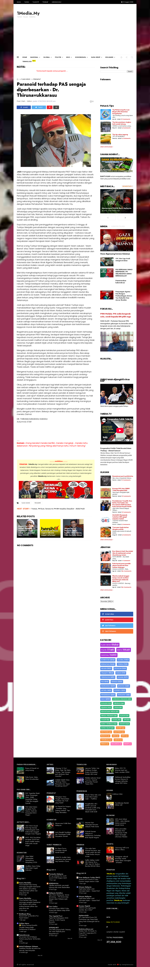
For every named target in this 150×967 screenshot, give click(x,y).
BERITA (119, 650)
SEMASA (114, 681)
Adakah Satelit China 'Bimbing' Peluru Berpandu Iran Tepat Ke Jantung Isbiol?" (62, 783)
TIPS (125, 719)
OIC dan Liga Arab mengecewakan (123, 259)
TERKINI (120, 664)
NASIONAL (34, 57)
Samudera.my (24, 935)
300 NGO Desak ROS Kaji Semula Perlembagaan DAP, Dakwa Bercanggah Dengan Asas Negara (33, 830)
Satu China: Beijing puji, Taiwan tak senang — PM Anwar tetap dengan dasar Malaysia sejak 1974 (59, 898)
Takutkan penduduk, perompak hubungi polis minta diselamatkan (59, 886)
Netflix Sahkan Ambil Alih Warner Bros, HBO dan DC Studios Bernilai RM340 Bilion (92, 863)
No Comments (126, 571)
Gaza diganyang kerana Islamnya (115, 253)
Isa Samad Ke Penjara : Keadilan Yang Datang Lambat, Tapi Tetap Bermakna (63, 809)
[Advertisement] (75, 38)
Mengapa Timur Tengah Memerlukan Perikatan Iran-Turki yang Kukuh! (62, 800)
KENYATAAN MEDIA (108, 711)
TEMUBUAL (105, 740)
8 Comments (125, 119)
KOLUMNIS (109, 57)
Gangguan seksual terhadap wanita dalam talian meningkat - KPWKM (123, 859)
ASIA (114, 736)
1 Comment (126, 561)
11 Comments (126, 480)
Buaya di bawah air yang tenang (32, 769)
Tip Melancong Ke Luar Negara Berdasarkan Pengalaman (121, 112)
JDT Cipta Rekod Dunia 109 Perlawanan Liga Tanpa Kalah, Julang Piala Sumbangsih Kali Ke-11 (89, 920)
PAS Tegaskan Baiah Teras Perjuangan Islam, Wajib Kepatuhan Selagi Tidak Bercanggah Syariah (32, 798)
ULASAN (123, 715)
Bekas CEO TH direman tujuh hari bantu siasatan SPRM (122, 770)
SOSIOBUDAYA (80, 57)
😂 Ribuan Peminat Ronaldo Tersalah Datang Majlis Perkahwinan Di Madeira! (28, 927)
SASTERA (117, 732)
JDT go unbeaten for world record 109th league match (58, 877)
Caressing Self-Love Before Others (122, 848)
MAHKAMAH (105, 686)
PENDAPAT (37, 79)
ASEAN (117, 740)
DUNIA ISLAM (106, 728)
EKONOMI (118, 668)
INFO (123, 736)
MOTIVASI (104, 732)
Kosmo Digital (84, 906)
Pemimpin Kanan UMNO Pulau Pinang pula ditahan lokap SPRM (59, 909)
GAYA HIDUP (95, 57)
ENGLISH (104, 703)
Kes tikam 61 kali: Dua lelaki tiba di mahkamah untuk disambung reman (122, 553)
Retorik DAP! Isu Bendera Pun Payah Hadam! (29, 917)
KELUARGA (115, 744)
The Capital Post (55, 916)
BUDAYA (104, 736)
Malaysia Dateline (56, 893)
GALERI (103, 719)
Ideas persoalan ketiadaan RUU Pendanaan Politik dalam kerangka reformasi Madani (121, 833)
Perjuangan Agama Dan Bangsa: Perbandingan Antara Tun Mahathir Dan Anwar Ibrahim (124, 295)
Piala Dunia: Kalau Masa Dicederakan (32, 778)
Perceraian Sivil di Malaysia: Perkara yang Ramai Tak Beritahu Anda (29, 939)
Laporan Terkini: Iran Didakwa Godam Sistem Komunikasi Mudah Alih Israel (92, 771)
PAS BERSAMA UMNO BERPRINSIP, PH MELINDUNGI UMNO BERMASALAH (124, 272)
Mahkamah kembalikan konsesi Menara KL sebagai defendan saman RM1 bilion (122, 780)
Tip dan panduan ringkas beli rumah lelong (121, 123)
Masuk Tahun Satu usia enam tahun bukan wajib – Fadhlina (93, 797)
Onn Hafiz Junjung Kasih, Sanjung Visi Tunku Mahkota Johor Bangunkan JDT (59, 931)
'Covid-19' (35, 2)
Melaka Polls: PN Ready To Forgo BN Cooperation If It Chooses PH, (88, 933)
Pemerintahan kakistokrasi (121, 281)
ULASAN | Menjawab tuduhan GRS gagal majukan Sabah (119, 517)
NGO (68, 57)
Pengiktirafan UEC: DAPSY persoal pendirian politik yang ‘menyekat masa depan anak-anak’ (92, 808)
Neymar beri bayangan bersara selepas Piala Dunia (92, 824)
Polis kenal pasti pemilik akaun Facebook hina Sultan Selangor (121, 565)
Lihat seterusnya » (106, 146)
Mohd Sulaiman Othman (28, 946)
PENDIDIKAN (105, 695)
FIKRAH (103, 744)
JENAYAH (121, 686)
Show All (40, 955)
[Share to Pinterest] (49, 107)
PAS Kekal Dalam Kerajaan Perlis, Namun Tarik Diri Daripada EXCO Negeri (31, 811)
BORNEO (117, 690)
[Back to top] (144, 962)
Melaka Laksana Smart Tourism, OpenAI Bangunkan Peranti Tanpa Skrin (92, 781)
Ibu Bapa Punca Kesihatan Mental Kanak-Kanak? (61, 850)
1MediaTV (104, 673)
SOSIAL (115, 719)
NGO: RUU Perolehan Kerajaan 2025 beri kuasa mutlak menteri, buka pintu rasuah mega (33, 841)
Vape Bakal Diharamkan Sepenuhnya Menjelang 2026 (31, 859)
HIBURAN (117, 703)
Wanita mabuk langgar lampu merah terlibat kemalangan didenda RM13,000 (120, 579)
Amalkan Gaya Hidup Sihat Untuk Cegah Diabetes (32, 868)
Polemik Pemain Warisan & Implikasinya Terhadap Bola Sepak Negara (93, 834)
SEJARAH (104, 707)
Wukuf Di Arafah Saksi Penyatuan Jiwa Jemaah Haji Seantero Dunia (63, 859)
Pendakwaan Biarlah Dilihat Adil (122, 804)
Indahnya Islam (117, 794)
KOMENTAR (105, 660)
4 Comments (126, 128)
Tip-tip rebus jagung (120, 134)
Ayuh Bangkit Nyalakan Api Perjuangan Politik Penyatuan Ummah (63, 834)
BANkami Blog (25, 914)
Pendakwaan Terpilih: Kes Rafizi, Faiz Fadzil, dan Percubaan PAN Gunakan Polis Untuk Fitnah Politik (122, 504)
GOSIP (119, 728)
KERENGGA (53, 883)
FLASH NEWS (25, 79)
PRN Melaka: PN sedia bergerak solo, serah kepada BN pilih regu (115, 315)
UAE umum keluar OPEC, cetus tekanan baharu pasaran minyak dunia (122, 822)
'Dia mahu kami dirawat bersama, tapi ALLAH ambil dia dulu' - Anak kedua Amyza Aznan (93, 852)
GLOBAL (46, 57)
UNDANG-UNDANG (120, 699)
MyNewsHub (84, 915)
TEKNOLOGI (27, 61)
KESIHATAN (105, 664)
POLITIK (58, 57)
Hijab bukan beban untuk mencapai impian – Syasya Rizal (89, 890)
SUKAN (118, 673)
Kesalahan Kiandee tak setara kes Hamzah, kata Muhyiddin (29, 949)
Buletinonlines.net (86, 929)
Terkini (26, 2)
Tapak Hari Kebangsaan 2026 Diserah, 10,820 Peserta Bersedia (58, 920)
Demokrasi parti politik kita (122, 476)
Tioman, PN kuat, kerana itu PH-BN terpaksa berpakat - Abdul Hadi (58, 508)
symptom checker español (115, 932)
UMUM (116, 707)
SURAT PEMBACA (107, 724)
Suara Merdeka (25, 882)
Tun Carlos (53, 906)
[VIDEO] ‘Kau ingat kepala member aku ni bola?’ (87, 909)
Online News (24, 923)
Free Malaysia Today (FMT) (89, 877)
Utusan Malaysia (85, 887)
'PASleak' (45, 2)
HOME (24, 57)
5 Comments (126, 138)
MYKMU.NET (54, 927)
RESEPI (126, 744)
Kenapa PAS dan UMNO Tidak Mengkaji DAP (121, 489)
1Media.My (28, 13)
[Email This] (56, 107)
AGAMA (121, 677)
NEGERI (104, 668)
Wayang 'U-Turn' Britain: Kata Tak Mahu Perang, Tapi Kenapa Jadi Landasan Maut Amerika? (62, 772)
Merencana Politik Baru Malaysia (116, 208)
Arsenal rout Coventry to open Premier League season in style (89, 880)
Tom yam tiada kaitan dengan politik (120, 528)
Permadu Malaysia (56, 874)
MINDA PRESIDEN (107, 715)
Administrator (56, 2)
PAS (102, 681)
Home (19, 2)
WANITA (123, 724)
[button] (121, 57)
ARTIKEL (104, 690)
